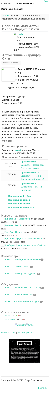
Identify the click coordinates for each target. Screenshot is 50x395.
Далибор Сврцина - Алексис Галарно (23, 238)
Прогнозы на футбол (19, 196)
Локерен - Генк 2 (13, 225)
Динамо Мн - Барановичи (18, 219)
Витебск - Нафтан (14, 232)
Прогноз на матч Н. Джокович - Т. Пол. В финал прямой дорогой (32, 175)
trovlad (20, 34)
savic (7, 315)
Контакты (42, 388)
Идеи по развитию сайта (27, 287)
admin (7, 301)
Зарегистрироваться (27, 332)
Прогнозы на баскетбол (21, 207)
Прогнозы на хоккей (19, 200)
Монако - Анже (22, 266)
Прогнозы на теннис (19, 203)
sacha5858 (10, 319)
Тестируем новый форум (26, 301)
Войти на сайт (8, 332)
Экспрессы (7, 9)
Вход (46, 1)
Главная (6, 15)
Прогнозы (28, 4)
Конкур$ (18, 9)
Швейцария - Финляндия (27, 259)
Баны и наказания (24, 294)
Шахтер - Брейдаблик (25, 273)
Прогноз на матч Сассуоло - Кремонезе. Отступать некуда (32, 165)
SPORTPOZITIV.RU (11, 4)
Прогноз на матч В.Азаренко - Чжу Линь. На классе (32, 186)
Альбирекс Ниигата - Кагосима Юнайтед (25, 245)
